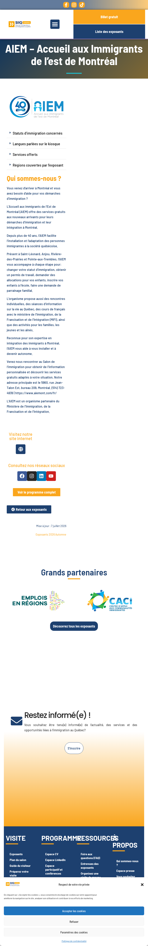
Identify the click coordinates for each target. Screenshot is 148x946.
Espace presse (125, 870)
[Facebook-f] (66, 5)
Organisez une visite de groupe (91, 875)
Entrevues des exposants (89, 865)
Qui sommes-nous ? (127, 863)
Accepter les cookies (74, 911)
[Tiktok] (82, 5)
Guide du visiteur (20, 865)
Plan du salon (18, 860)
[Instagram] (74, 5)
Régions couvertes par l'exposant (38, 165)
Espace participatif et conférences (53, 869)
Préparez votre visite (19, 873)
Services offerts (25, 154)
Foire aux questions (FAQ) (90, 856)
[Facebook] (22, 476)
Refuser (74, 921)
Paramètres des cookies (74, 932)
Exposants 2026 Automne (51, 534)
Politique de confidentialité (74, 941)
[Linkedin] (41, 476)
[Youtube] (51, 476)
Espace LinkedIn (55, 860)
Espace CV (51, 854)
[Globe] (20, 449)
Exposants (16, 854)
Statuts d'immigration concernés (37, 133)
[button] (142, 885)
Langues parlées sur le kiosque (36, 143)
